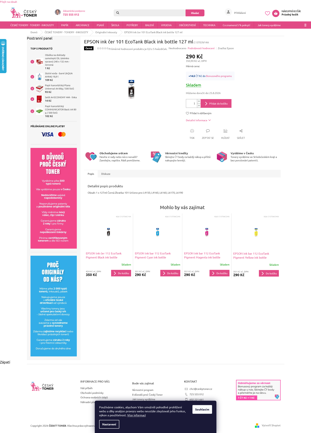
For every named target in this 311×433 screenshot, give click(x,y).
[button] (108, 273)
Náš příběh (86, 388)
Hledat (195, 13)
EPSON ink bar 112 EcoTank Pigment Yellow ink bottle (251, 255)
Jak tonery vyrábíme (143, 399)
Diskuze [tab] (105, 173)
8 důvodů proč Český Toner (147, 394)
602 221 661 (197, 399)
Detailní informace (196, 120)
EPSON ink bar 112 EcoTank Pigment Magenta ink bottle (202, 255)
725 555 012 (197, 394)
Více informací (136, 415)
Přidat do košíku (218, 103)
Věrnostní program (142, 389)
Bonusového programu (219, 75)
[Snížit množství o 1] (199, 105)
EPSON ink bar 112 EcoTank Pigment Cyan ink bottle (153, 255)
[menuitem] (32, 25)
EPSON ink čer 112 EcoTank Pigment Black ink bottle (103, 255)
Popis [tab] (91, 173)
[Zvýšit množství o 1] (199, 101)
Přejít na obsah (8, 1)
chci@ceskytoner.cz (201, 388)
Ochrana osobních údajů (94, 397)
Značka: (226, 48)
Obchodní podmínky (91, 392)
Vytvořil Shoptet (271, 425)
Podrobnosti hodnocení (201, 48)
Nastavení (109, 424)
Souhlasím (202, 409)
